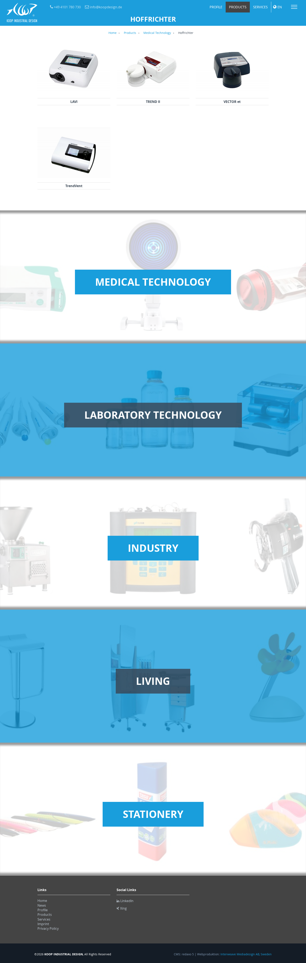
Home (112, 33)
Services (260, 7)
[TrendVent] (73, 177)
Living (153, 681)
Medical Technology (157, 33)
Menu (294, 6)
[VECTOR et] (232, 92)
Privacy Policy (48, 928)
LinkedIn (126, 901)
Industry (153, 548)
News (41, 905)
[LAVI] (73, 92)
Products (237, 7)
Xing (123, 908)
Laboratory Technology (153, 415)
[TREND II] (153, 92)
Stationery (153, 814)
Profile (216, 7)
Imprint (43, 924)
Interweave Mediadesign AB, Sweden (246, 954)
